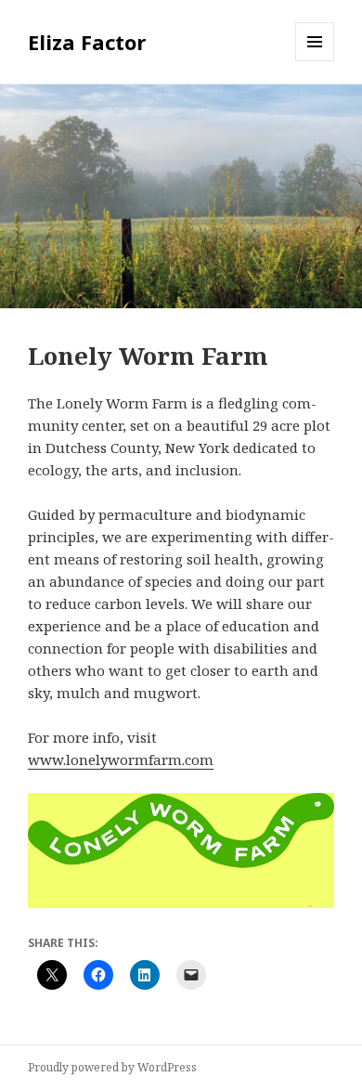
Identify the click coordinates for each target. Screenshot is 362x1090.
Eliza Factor (87, 42)
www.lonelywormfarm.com (120, 759)
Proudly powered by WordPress (112, 1067)
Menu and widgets (315, 60)
